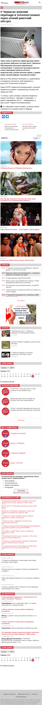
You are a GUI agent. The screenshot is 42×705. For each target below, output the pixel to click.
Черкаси (5, 3)
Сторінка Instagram (18, 453)
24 (27, 376)
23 (24, 376)
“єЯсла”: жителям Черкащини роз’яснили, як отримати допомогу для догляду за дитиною (25, 409)
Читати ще (21, 420)
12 (33, 374)
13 (36, 374)
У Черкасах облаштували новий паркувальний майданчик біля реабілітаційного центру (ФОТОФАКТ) (21, 526)
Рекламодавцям (21, 697)
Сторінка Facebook (18, 433)
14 (38, 374)
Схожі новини (7, 554)
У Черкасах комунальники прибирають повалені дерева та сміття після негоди (22, 269)
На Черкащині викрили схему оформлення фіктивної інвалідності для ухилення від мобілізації (19, 546)
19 (13, 376)
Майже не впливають (12, 485)
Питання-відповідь (10, 385)
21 (19, 376)
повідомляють (29, 100)
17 (7, 376)
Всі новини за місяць (7, 381)
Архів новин (7, 363)
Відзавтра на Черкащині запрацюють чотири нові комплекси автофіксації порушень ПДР (18, 511)
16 (4, 376)
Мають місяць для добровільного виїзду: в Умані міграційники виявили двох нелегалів (22, 281)
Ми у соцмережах (9, 427)
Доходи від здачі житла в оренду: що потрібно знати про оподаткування (22, 399)
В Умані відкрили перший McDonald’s (18, 278)
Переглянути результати (21, 492)
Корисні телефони (9, 694)
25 (30, 376)
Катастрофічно (10, 481)
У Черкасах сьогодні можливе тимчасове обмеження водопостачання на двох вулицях (19, 541)
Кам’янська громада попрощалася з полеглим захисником (11, 127)
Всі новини (21, 300)
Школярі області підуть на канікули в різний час (29, 127)
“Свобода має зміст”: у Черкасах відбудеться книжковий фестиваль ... (23, 332)
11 (30, 374)
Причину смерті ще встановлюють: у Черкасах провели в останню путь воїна (23, 274)
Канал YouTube (16, 463)
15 (2, 376)
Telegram (28, 109)
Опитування (7, 473)
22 (21, 376)
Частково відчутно (11, 483)
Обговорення (7, 594)
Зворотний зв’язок (23, 694)
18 (10, 376)
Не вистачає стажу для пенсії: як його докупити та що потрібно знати (23, 389)
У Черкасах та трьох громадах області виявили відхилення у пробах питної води (17, 516)
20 (16, 376)
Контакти (35, 694)
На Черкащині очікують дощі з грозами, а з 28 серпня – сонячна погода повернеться (20, 536)
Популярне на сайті (10, 498)
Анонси (4, 328)
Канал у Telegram (17, 443)
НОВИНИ (4, 265)
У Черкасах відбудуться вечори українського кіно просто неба (22, 353)
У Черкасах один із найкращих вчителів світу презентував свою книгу (17, 521)
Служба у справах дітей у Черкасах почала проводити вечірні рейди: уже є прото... (20, 587)
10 (27, 374)
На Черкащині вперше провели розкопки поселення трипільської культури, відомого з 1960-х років (19, 501)
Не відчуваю (9, 487)
